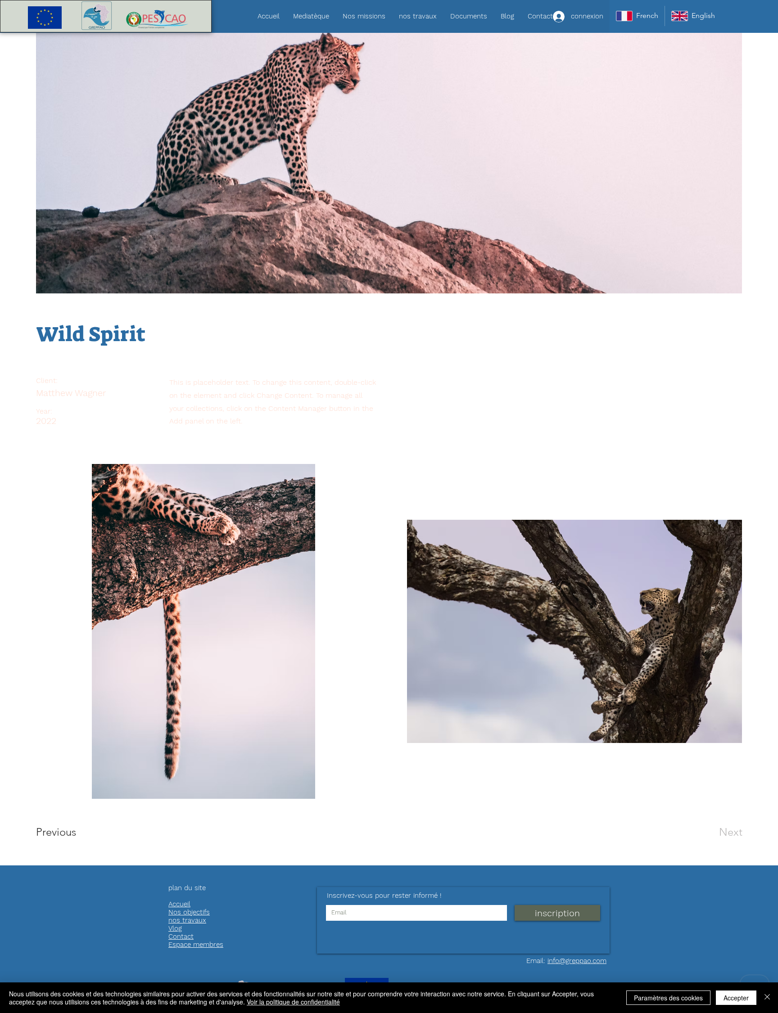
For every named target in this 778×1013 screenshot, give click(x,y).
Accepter (736, 997)
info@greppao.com (576, 961)
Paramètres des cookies (668, 997)
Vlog (175, 928)
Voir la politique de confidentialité (293, 1001)
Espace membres (195, 945)
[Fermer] (767, 998)
